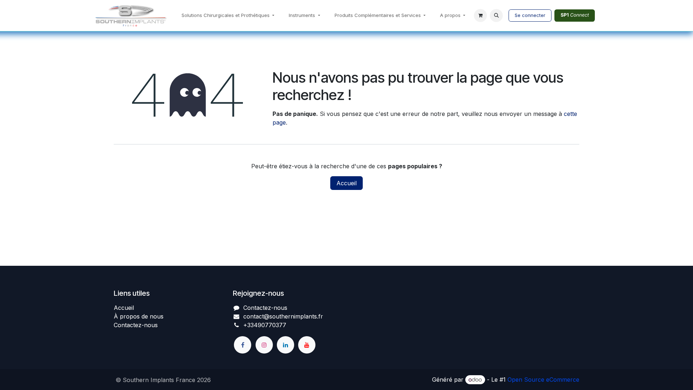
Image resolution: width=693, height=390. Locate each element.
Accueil (346, 183)
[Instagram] (264, 345)
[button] (496, 15)
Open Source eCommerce (543, 379)
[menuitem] (228, 15)
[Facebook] (242, 345)
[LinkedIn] (285, 345)
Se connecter (530, 15)
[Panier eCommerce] (480, 15)
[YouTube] (306, 345)
